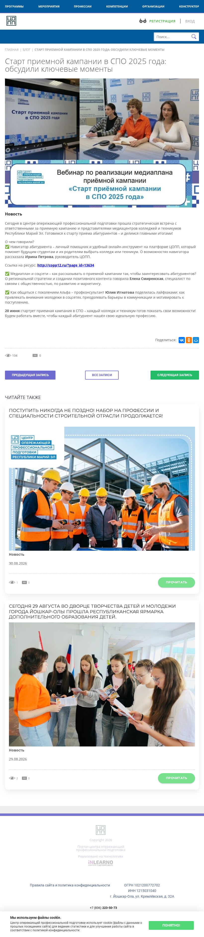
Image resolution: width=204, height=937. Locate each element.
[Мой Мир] (196, 340)
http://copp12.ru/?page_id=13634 (65, 265)
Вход (190, 21)
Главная (12, 50)
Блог (26, 50)
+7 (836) (103, 908)
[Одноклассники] (189, 340)
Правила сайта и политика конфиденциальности (70, 885)
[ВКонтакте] (182, 340)
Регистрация (162, 21)
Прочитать (176, 582)
